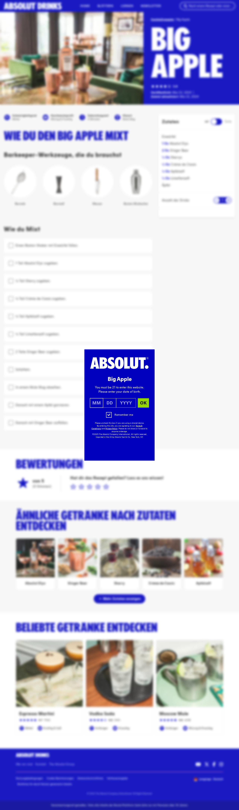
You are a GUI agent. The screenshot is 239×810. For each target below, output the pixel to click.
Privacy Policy (111, 429)
